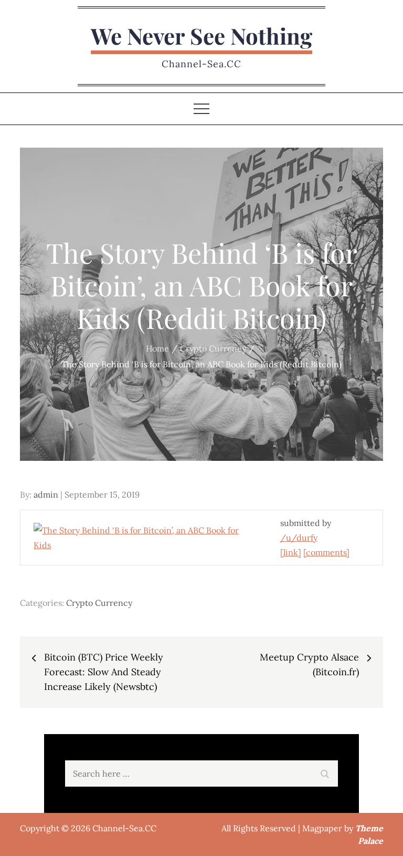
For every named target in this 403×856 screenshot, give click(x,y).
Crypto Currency (99, 602)
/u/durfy (298, 537)
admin (46, 494)
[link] (290, 552)
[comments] (326, 552)
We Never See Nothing (201, 35)
